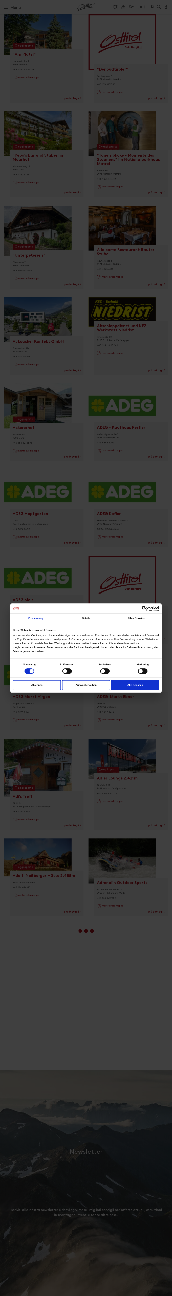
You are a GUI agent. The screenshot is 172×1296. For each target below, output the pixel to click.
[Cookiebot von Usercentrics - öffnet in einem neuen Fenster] (144, 608)
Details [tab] (86, 618)
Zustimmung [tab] (35, 618)
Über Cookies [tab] (136, 618)
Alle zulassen (135, 685)
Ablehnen (36, 685)
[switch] (67, 672)
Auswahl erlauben (86, 685)
